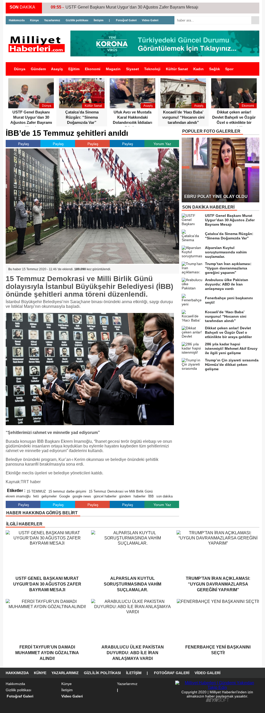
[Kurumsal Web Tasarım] (217, 700)
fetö (36, 496)
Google (64, 496)
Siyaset (132, 69)
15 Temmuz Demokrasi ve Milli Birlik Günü (121, 491)
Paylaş (23, 144)
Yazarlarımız (52, 20)
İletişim (99, 20)
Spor (229, 69)
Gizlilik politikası (77, 20)
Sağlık (214, 69)
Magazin (113, 69)
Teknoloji (152, 69)
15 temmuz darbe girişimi (67, 491)
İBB (151, 496)
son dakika (164, 496)
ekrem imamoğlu (18, 496)
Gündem (38, 69)
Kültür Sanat (177, 69)
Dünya (19, 69)
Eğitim (73, 69)
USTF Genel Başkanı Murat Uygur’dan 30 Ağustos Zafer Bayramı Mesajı (131, 7)
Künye (34, 20)
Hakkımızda (17, 20)
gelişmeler (49, 496)
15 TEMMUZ (36, 491)
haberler (139, 496)
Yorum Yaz (162, 144)
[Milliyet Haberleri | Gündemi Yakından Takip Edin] (38, 44)
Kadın (198, 69)
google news (81, 496)
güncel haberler (105, 496)
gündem (125, 496)
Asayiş (57, 69)
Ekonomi (92, 69)
